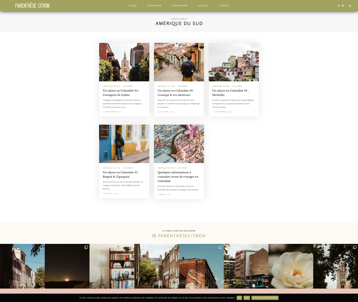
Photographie (180, 5)
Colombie (128, 86)
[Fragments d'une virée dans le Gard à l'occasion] (67, 266)
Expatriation (154, 5)
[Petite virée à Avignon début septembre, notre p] (22, 266)
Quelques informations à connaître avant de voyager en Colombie (178, 177)
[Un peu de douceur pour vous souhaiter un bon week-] (290, 266)
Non (247, 298)
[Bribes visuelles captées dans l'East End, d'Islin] (201, 266)
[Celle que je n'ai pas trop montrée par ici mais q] (112, 266)
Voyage (133, 5)
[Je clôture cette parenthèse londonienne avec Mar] (156, 266)
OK (239, 298)
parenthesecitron (182, 235)
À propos (224, 5)
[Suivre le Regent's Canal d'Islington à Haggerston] (246, 266)
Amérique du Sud (111, 86)
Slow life (203, 5)
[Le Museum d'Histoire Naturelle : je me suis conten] (335, 266)
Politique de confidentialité (265, 298)
